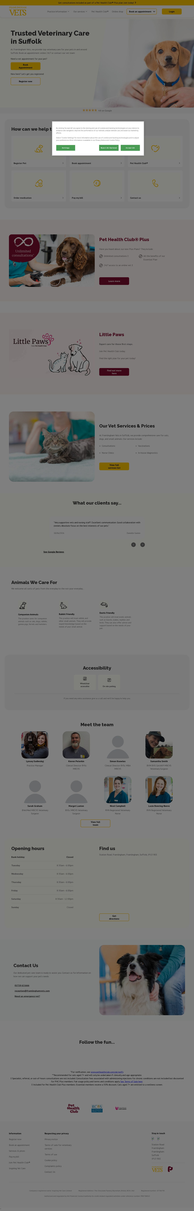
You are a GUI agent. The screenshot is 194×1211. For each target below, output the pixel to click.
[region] (98, 138)
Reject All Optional (109, 148)
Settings (66, 148)
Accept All (130, 148)
